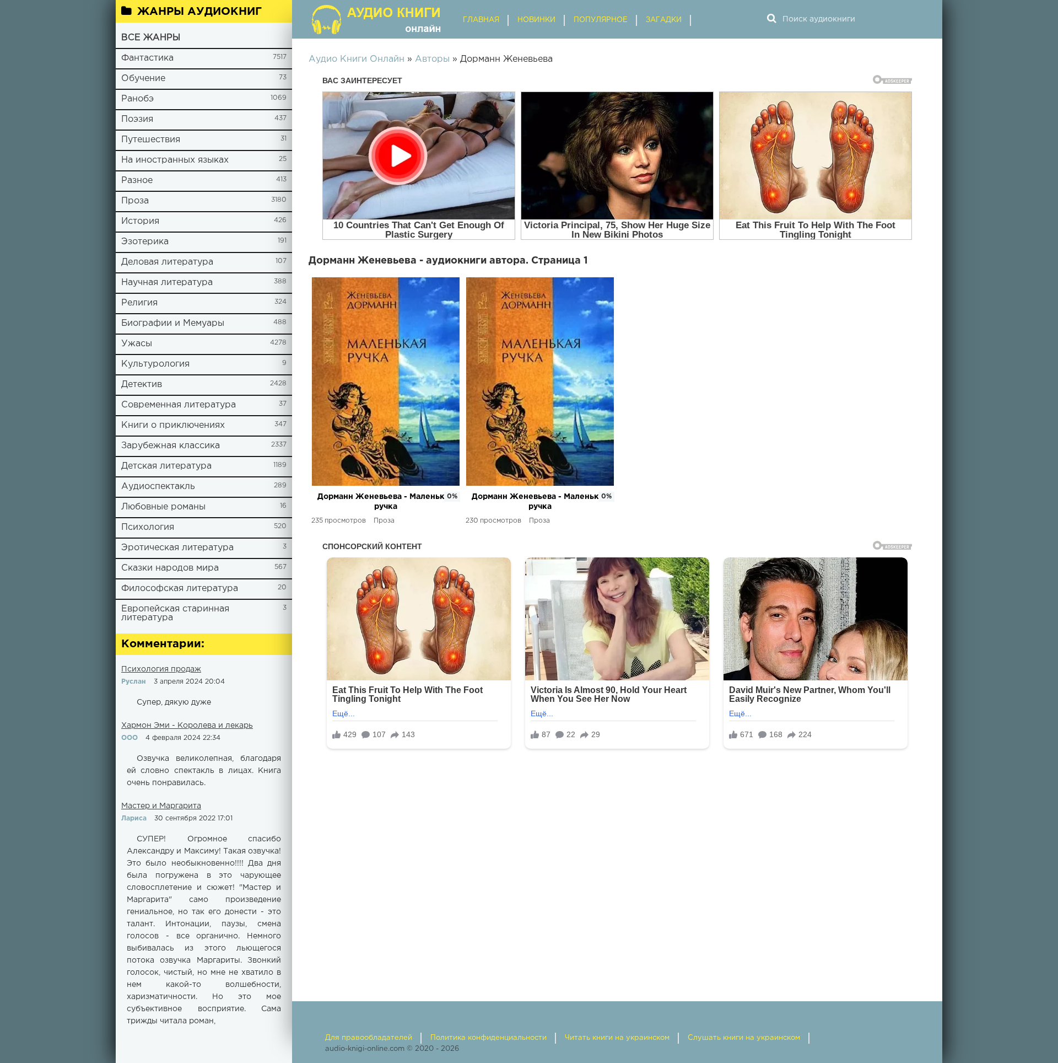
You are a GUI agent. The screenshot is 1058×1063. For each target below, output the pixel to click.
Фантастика (147, 58)
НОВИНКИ (536, 20)
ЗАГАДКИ (664, 20)
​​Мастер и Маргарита (161, 806)
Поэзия (137, 119)
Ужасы (136, 344)
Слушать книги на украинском (744, 1038)
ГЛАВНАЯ (481, 20)
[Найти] (771, 19)
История (140, 221)
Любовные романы (163, 507)
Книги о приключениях (173, 425)
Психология (147, 527)
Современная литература (178, 405)
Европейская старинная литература (175, 613)
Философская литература (179, 588)
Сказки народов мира (170, 568)
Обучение (143, 78)
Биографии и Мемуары (172, 323)
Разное (137, 180)
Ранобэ (137, 99)
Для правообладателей (368, 1038)
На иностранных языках (175, 160)
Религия (139, 303)
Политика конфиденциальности (488, 1038)
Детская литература (166, 466)
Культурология (155, 364)
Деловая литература (167, 262)
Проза (135, 201)
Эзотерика (145, 242)
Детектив (141, 384)
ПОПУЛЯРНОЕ (601, 20)
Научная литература (167, 282)
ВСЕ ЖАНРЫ (150, 38)
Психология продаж (161, 669)
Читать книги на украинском (617, 1038)
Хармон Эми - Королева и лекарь (187, 725)
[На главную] (377, 19)
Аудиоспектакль (158, 486)
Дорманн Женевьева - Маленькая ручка (385, 501)
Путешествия (150, 140)
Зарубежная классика (170, 446)
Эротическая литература (177, 548)
